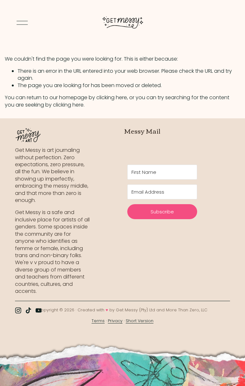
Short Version (139, 320)
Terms (98, 320)
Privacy (115, 320)
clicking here (111, 97)
